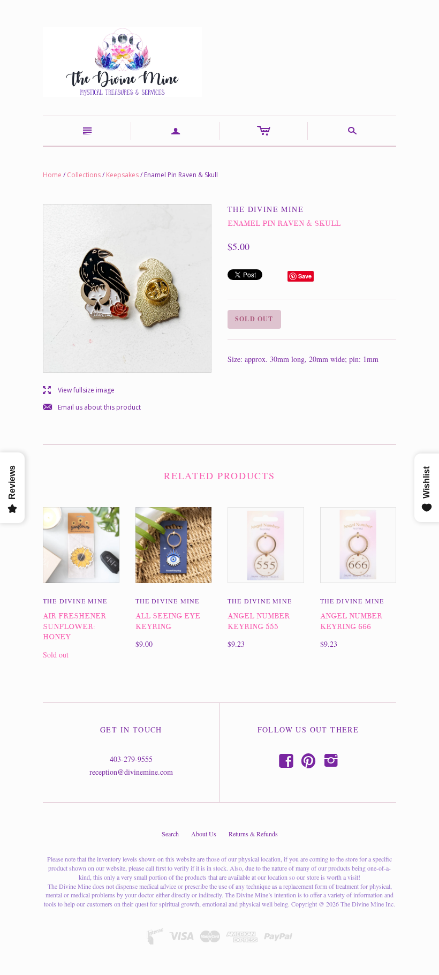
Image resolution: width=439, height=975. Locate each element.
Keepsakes (122, 174)
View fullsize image (79, 390)
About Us (203, 833)
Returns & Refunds (253, 833)
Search (170, 833)
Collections (84, 174)
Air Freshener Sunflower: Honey (74, 626)
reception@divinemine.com (131, 772)
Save (305, 276)
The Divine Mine (75, 600)
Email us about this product (92, 407)
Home (52, 174)
